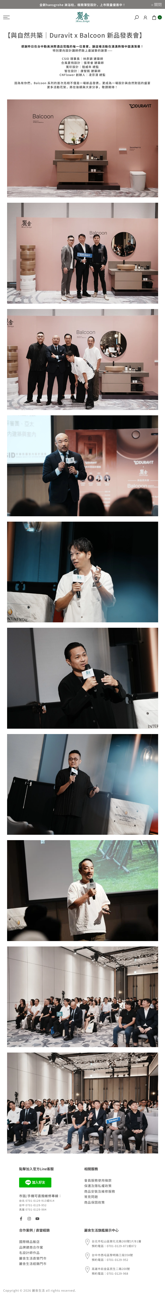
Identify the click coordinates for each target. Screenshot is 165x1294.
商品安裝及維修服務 (99, 1191)
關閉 (9, 4)
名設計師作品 (29, 1252)
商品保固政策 (94, 1202)
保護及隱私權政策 (98, 1185)
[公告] (82, 4)
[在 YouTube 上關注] (37, 1218)
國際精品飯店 (29, 1241)
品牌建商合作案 (31, 1247)
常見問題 (91, 1196)
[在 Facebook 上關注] (21, 1218)
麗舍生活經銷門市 (33, 1263)
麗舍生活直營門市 (33, 1258)
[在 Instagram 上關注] (29, 1218)
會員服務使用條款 (98, 1180)
